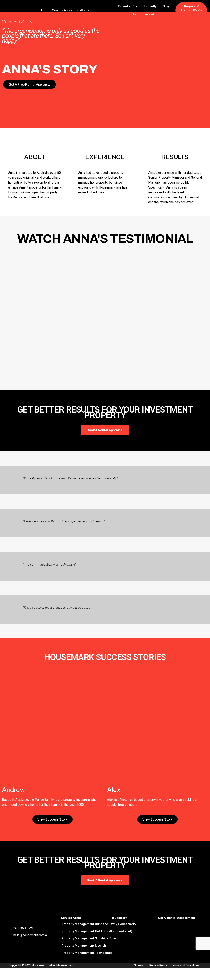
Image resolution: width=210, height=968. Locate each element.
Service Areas (62, 10)
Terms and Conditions (185, 965)
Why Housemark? (123, 924)
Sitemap (139, 965)
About (45, 10)
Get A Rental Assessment (176, 918)
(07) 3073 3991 (23, 928)
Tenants (124, 6)
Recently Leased (150, 10)
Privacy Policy (158, 965)
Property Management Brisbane (85, 924)
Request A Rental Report (191, 8)
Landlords (82, 10)
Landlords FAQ (121, 931)
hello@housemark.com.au (30, 935)
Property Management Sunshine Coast (90, 938)
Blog (166, 6)
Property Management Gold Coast (86, 931)
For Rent (136, 10)
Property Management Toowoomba (87, 953)
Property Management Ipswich (84, 945)
